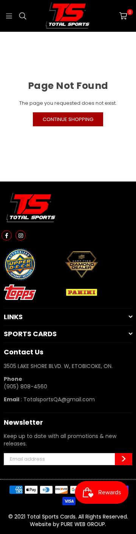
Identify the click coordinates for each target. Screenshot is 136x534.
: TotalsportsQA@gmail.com (57, 399)
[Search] (22, 16)
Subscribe (123, 459)
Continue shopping (68, 119)
